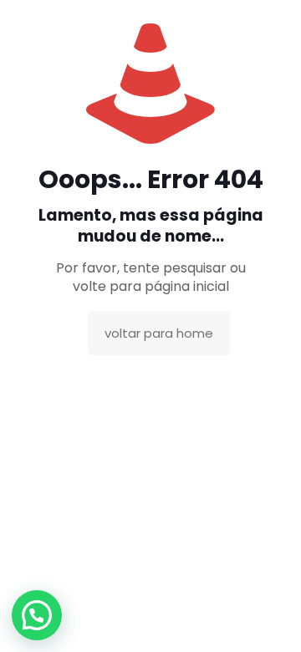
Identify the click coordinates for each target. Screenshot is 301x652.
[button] (37, 615)
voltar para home (159, 333)
